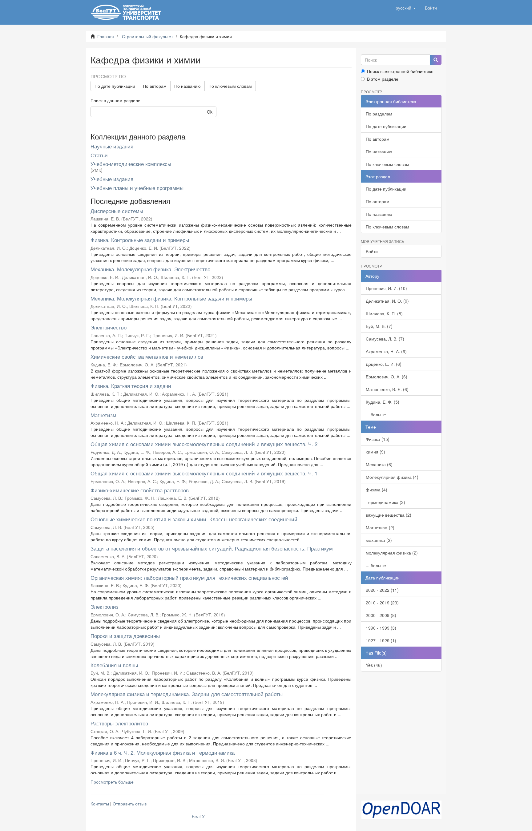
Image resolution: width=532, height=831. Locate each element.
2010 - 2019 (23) (382, 602)
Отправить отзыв (130, 804)
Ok (209, 112)
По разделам (379, 114)
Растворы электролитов (119, 723)
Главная (105, 36)
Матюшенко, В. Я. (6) (387, 389)
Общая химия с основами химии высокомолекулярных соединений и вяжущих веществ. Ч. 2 (204, 444)
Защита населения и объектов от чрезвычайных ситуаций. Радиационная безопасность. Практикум (212, 548)
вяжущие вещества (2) (388, 515)
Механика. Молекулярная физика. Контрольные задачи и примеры (171, 298)
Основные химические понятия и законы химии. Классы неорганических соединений (194, 519)
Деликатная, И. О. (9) (387, 301)
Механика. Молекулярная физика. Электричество (150, 269)
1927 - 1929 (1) (381, 640)
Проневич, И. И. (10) (386, 288)
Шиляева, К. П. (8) (384, 313)
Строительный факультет (147, 36)
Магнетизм (103, 415)
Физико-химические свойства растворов (140, 490)
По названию (187, 86)
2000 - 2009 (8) (381, 615)
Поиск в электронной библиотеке (400, 71)
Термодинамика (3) (385, 502)
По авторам (155, 86)
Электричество (109, 327)
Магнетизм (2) (380, 527)
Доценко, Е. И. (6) (383, 364)
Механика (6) (379, 464)
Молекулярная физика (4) (392, 477)
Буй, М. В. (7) (379, 326)
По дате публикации (115, 86)
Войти (372, 251)
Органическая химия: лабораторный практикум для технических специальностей (189, 577)
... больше (376, 414)
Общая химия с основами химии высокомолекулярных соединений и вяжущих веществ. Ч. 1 (204, 473)
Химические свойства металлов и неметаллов (147, 356)
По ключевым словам (230, 86)
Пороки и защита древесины (125, 635)
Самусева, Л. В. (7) (385, 339)
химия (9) (375, 452)
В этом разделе (382, 79)
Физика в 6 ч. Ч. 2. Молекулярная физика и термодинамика (163, 752)
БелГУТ (200, 816)
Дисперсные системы (117, 211)
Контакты (100, 804)
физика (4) (376, 489)
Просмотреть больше (112, 782)
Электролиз (105, 606)
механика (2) (379, 540)
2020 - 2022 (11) (382, 590)
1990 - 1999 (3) (381, 628)
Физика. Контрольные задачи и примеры (140, 240)
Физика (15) (377, 439)
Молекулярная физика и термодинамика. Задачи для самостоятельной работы (187, 694)
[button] (405, 7)
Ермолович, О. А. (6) (386, 376)
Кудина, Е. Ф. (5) (382, 402)
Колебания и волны (114, 665)
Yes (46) (374, 665)
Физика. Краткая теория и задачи (131, 385)
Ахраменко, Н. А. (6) (386, 351)
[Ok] (435, 60)
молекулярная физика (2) (392, 553)
